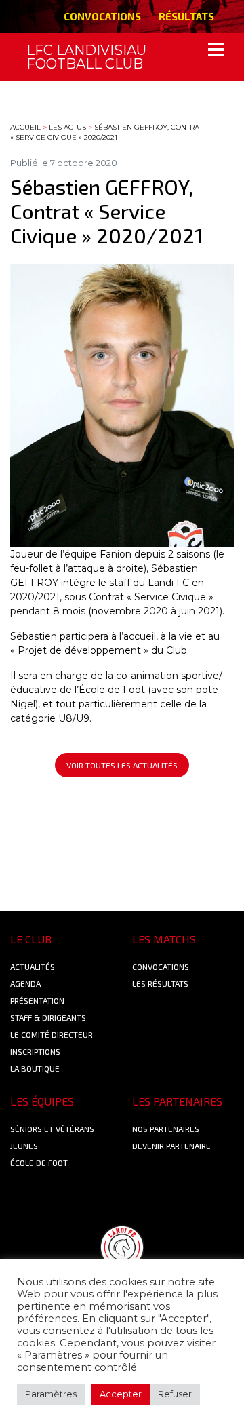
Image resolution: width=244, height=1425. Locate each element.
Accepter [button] (121, 1393)
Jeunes (24, 1145)
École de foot (39, 1162)
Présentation (37, 1000)
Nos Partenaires (165, 1128)
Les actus (67, 127)
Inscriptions (35, 1051)
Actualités (32, 966)
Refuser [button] (175, 1393)
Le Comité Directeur (51, 1034)
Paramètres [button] (51, 1393)
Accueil (25, 127)
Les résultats (160, 983)
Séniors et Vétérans (52, 1128)
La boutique (35, 1068)
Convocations (102, 16)
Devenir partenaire (171, 1145)
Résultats (186, 16)
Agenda (25, 983)
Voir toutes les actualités (122, 765)
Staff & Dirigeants (48, 1017)
